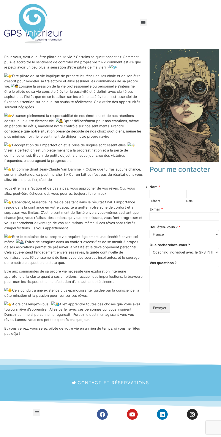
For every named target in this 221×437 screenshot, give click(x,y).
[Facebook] (102, 414)
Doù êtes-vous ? (165, 227)
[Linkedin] (162, 414)
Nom (155, 187)
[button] (143, 22)
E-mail (156, 209)
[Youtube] (132, 414)
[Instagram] (192, 414)
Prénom (155, 201)
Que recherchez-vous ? (170, 245)
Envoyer (159, 308)
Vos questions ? (163, 263)
